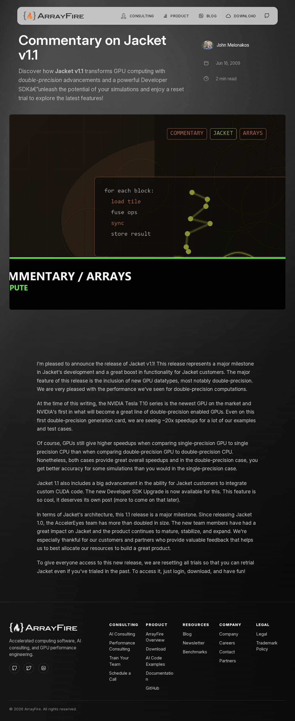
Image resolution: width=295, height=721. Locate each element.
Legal (261, 634)
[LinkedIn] (43, 668)
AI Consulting (122, 634)
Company (228, 634)
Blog (187, 634)
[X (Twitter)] (29, 668)
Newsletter (194, 643)
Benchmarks (195, 652)
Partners (227, 660)
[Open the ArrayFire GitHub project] (267, 16)
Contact (227, 652)
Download (156, 649)
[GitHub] (14, 668)
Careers (227, 643)
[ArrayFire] (53, 16)
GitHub (152, 688)
